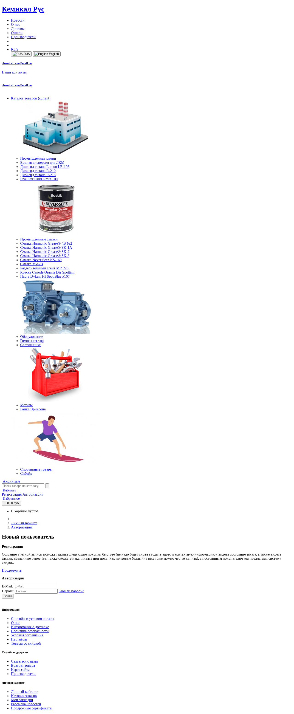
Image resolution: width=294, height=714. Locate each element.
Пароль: (8, 591)
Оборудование (31, 337)
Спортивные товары (36, 469)
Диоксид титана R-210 (38, 171)
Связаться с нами (24, 661)
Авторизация (33, 494)
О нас (15, 24)
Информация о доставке (30, 627)
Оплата (17, 33)
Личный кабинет (24, 692)
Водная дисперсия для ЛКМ (42, 162)
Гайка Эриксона (33, 409)
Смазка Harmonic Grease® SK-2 (44, 252)
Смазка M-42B (31, 264)
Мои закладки (22, 700)
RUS (26, 54)
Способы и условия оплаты (32, 619)
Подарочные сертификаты (31, 708)
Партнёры (19, 639)
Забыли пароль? (71, 591)
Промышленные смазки (39, 239)
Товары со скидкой (26, 643)
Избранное (11, 498)
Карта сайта (20, 670)
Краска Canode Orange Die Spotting (47, 272)
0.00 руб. (12, 503)
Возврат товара (23, 665)
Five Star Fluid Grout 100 (39, 179)
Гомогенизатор (32, 341)
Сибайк (26, 473)
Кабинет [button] (9, 490)
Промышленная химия (38, 158)
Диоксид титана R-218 (38, 175)
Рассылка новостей (26, 704)
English (53, 54)
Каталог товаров (30, 98)
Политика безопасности (30, 631)
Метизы (26, 405)
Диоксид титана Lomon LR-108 (44, 167)
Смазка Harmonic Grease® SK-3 (44, 256)
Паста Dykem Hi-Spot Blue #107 (45, 276)
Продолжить (12, 570)
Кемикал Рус (23, 9)
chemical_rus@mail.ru (17, 63)
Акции (11, 481)
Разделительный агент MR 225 (44, 268)
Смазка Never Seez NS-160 (41, 260)
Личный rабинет (24, 523)
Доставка (18, 29)
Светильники (30, 345)
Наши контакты (14, 72)
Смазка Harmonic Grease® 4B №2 (46, 243)
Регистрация (12, 494)
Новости (18, 20)
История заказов (24, 696)
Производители (23, 37)
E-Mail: (7, 586)
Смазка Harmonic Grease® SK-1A (46, 247)
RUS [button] (14, 49)
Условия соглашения (27, 635)
